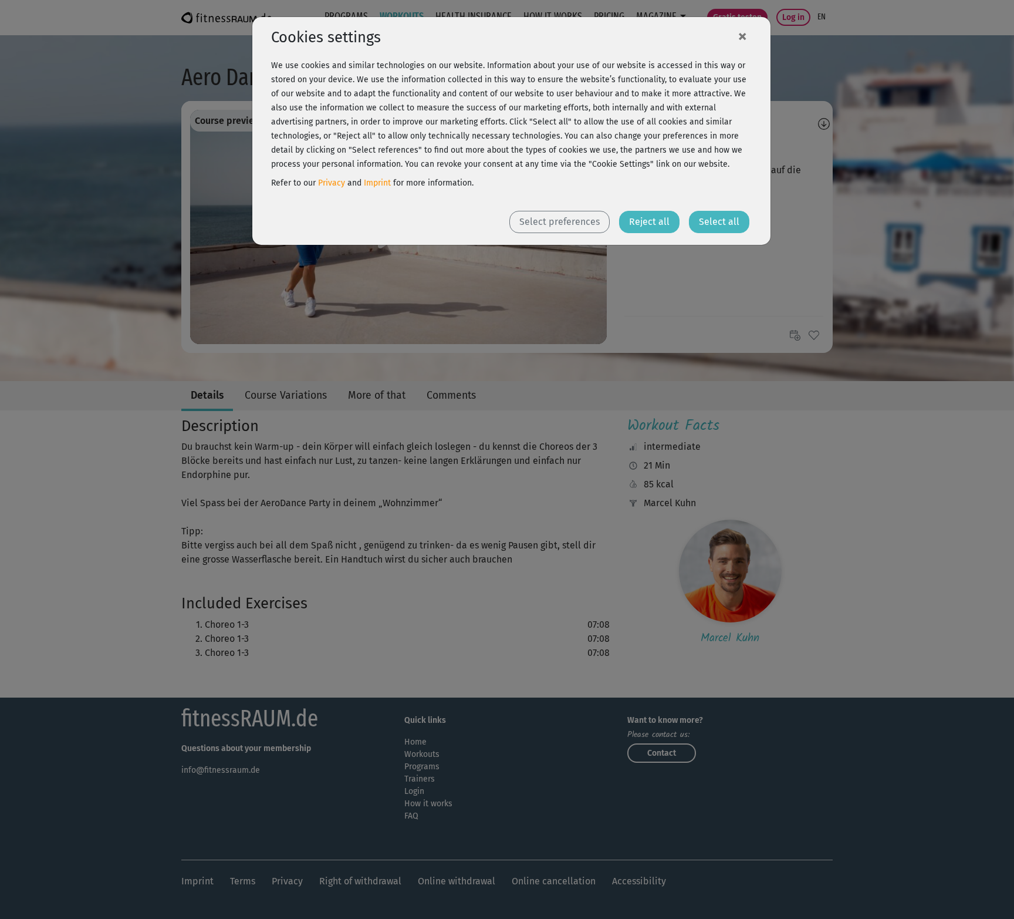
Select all (719, 221)
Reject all (649, 221)
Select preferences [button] (559, 221)
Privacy (331, 183)
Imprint (377, 183)
